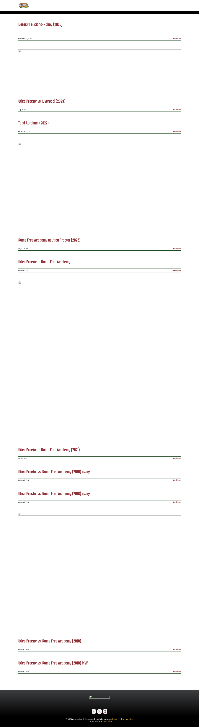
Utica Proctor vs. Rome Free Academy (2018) (49, 641)
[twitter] (99, 711)
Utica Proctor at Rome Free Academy (44, 262)
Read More (177, 39)
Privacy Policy (107, 721)
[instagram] (105, 711)
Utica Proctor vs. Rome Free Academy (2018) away (54, 472)
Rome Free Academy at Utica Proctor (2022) (49, 240)
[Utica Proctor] (99, 71)
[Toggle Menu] (178, 5)
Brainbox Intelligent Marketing (122, 719)
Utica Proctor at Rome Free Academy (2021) (49, 450)
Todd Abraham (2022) (33, 123)
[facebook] (94, 711)
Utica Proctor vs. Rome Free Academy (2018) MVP (53, 663)
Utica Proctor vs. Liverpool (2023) (41, 101)
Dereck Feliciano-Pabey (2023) (40, 24)
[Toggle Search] (171, 5)
